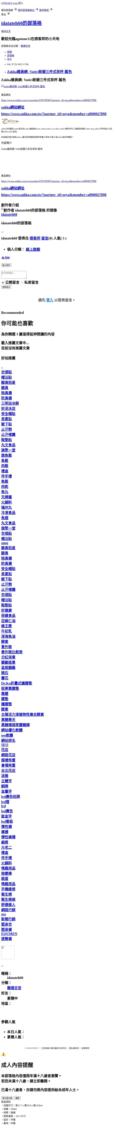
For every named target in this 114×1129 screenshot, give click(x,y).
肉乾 (4, 487)
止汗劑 (6, 429)
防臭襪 (6, 398)
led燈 (5, 802)
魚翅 (4, 518)
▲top (5, 257)
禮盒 (4, 471)
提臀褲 (6, 939)
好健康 (6, 610)
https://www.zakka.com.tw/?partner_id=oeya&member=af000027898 (53, 114)
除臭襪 (6, 393)
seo (3, 914)
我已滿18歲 (7, 1098)
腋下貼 (6, 424)
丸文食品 (8, 445)
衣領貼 (6, 372)
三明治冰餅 (10, 403)
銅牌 (4, 786)
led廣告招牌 (10, 797)
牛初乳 (6, 631)
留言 (44, 238)
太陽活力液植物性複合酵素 (22, 714)
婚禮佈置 (8, 760)
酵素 (4, 642)
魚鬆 (4, 461)
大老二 (6, 847)
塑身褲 (6, 929)
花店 (4, 750)
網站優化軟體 (12, 730)
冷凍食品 (8, 513)
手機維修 (8, 889)
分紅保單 (8, 657)
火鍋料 (6, 502)
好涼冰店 (8, 408)
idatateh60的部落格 (21, 23)
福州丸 (6, 507)
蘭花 (4, 678)
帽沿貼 (6, 377)
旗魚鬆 (6, 455)
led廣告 (7, 811)
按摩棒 (6, 873)
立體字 (6, 781)
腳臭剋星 (8, 382)
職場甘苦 (25, 46)
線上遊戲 (33, 249)
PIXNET (34, 1048)
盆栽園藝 (8, 668)
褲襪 (4, 832)
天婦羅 (6, 497)
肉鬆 (4, 466)
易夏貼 (6, 419)
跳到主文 (6, 31)
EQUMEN (9, 934)
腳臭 (4, 388)
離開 (17, 1098)
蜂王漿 (6, 626)
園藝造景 (8, 662)
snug (4, 543)
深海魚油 (8, 636)
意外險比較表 (12, 652)
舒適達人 (8, 905)
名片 (9, 59)
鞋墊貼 (6, 440)
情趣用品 (8, 868)
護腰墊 (6, 704)
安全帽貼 (8, 414)
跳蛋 (4, 879)
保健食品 (8, 616)
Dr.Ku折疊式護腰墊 (16, 683)
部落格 (10, 55)
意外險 (6, 647)
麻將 (4, 842)
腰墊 (4, 699)
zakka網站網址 (12, 107)
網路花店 (8, 755)
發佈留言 (6, 287)
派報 (4, 776)
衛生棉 (6, 894)
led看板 (7, 821)
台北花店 (8, 770)
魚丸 (4, 492)
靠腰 (4, 694)
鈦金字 (6, 816)
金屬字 (6, 791)
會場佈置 (8, 765)
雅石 (4, 673)
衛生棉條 (8, 899)
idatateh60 (9, 214)
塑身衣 (6, 924)
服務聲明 (85, 1048)
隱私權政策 (74, 1048)
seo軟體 (7, 735)
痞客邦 (35, 238)
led (3, 806)
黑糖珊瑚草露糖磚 (15, 725)
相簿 (9, 52)
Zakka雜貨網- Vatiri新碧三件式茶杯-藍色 (39, 72)
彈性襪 (6, 827)
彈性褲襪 (8, 837)
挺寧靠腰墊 (10, 688)
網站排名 (8, 740)
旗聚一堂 (8, 450)
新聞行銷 (8, 919)
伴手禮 (6, 476)
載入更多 (6, 265)
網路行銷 (8, 910)
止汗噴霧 (8, 435)
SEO (4, 745)
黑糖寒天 (8, 720)
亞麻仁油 (8, 621)
